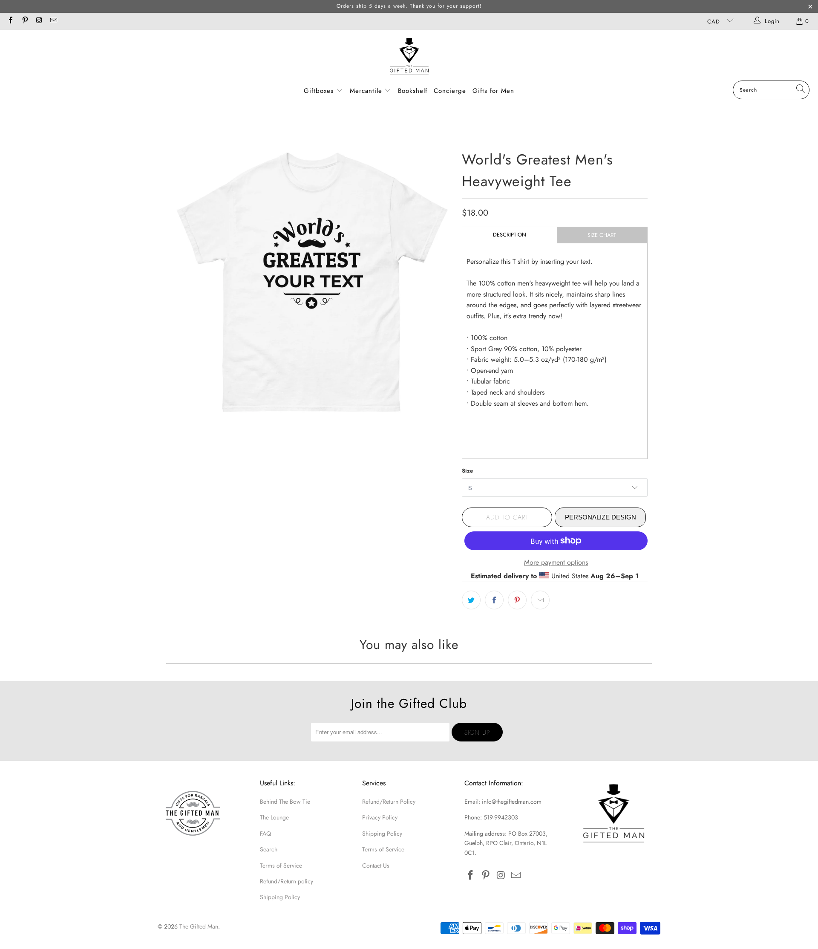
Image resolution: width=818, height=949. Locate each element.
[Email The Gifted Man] (53, 21)
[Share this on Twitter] (471, 600)
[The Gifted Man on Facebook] (10, 21)
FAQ (265, 833)
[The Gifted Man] (409, 57)
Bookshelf (412, 90)
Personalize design (600, 517)
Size (467, 471)
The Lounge (274, 817)
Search (268, 849)
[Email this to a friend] (540, 600)
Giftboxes (319, 90)
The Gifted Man (198, 926)
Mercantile (367, 90)
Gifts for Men (493, 90)
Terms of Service (281, 865)
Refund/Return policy (286, 881)
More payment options (556, 562)
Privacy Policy (379, 817)
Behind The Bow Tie (285, 801)
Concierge (450, 90)
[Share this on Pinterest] (517, 600)
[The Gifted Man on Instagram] (39, 21)
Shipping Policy (280, 897)
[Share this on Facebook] (494, 600)
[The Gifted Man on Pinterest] (24, 21)
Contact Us (375, 865)
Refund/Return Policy (388, 801)
